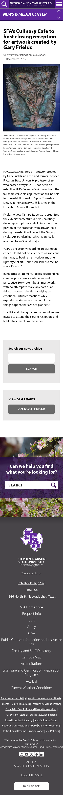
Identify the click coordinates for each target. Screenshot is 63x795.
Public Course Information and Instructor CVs (31, 641)
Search (31, 369)
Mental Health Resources (16, 703)
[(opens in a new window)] (21, 754)
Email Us (32, 589)
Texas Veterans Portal (45, 720)
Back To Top (31, 786)
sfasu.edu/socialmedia (31, 766)
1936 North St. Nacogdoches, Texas (31, 596)
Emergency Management (45, 703)
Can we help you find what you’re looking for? (31, 469)
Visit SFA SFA (31, 743)
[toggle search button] (4, 4)
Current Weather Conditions (31, 687)
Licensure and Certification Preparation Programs (32, 672)
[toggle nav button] (59, 4)
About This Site (32, 775)
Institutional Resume (14, 731)
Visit (32, 620)
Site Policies (52, 731)
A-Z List (31, 681)
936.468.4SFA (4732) (31, 583)
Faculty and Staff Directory (31, 650)
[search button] (53, 485)
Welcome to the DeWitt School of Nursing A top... (32, 740)
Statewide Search (46, 714)
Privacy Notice (36, 731)
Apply (31, 626)
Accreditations (31, 663)
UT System (12, 714)
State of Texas (27, 714)
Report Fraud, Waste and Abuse (19, 725)
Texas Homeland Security (19, 720)
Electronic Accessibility (13, 698)
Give (31, 633)
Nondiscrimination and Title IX (44, 698)
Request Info (31, 613)
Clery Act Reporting (49, 725)
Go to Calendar (31, 409)
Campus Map (31, 657)
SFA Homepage (31, 607)
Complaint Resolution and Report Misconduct (31, 709)
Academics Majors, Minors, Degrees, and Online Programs (31, 747)
